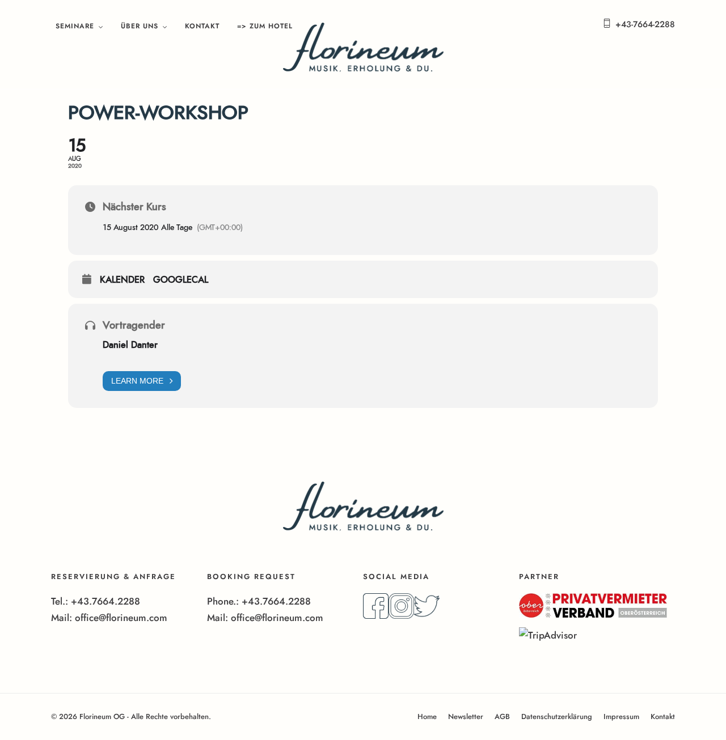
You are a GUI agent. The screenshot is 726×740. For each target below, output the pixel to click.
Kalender (122, 279)
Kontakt (202, 26)
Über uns (139, 26)
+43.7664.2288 (105, 601)
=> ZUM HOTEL (265, 26)
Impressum (621, 716)
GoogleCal (180, 279)
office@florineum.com (121, 617)
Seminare (75, 26)
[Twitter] (427, 615)
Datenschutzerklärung (556, 716)
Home (427, 716)
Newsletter (465, 716)
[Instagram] (401, 615)
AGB (502, 716)
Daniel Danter (130, 345)
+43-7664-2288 (645, 24)
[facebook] (376, 615)
